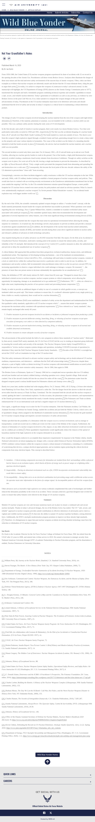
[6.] (3, 595)
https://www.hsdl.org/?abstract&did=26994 (54, 574)
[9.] (3, 616)
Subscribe (75, 12)
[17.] (3, 674)
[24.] (3, 725)
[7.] (3, 603)
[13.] (3, 645)
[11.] (3, 632)
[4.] (3, 579)
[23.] (3, 717)
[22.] (3, 712)
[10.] (3, 624)
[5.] (3, 587)
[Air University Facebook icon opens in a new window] (44, 813)
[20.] (3, 699)
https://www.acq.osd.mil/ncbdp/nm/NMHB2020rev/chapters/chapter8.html (39, 720)
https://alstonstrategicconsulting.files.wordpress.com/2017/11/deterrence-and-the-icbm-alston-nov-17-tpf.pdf (51, 677)
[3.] (3, 571)
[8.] (3, 608)
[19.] (3, 691)
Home (49, 12)
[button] (4, 5)
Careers (7, 781)
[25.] (3, 733)
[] (17, 87)
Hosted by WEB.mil (48, 819)
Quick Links (9, 774)
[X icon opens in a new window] (50, 813)
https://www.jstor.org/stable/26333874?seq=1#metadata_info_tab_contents (33, 728)
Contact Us (88, 12)
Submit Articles (61, 12)
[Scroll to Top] (47, 763)
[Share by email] (9, 58)
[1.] (3, 561)
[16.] (3, 666)
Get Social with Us (47, 792)
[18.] (3, 683)
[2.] (3, 566)
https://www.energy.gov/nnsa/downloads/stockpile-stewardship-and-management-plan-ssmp (56, 736)
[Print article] (4, 58)
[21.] (3, 704)
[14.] (3, 653)
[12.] (3, 640)
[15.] (3, 661)
